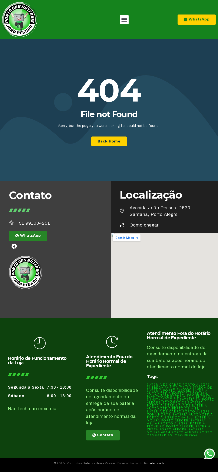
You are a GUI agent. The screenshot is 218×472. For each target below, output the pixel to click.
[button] (124, 19)
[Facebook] (14, 246)
